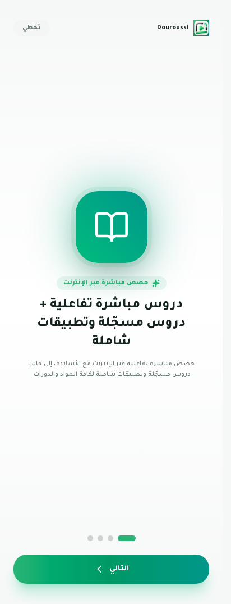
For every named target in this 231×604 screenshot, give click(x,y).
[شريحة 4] (90, 538)
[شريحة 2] (110, 538)
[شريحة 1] (127, 538)
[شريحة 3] (100, 538)
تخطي (31, 28)
